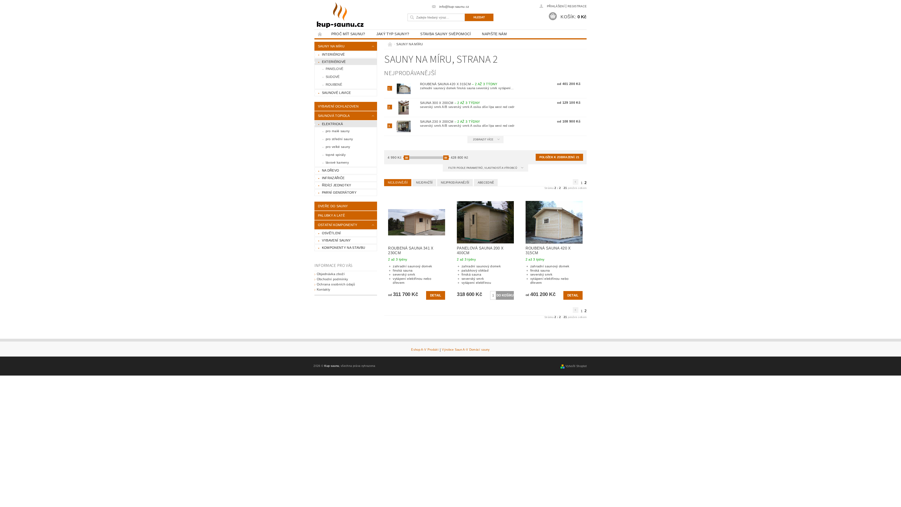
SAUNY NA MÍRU (331, 46)
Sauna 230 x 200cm (450, 121)
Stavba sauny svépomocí (445, 34)
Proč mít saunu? (348, 34)
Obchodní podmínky (332, 279)
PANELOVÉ (335, 69)
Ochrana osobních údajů (336, 284)
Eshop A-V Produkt (424, 349)
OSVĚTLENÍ (331, 233)
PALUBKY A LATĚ (331, 215)
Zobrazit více (483, 139)
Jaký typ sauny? (392, 34)
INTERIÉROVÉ (333, 54)
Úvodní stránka (320, 34)
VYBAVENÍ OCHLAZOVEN (338, 106)
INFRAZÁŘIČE (333, 178)
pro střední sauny (339, 139)
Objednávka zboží (331, 274)
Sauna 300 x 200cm (450, 103)
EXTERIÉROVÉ (334, 62)
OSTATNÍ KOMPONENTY (337, 225)
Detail (435, 295)
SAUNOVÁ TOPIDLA (334, 116)
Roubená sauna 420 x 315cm (458, 84)
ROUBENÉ (334, 84)
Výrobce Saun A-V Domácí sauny (466, 349)
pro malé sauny (338, 131)
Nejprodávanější (455, 182)
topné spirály (336, 155)
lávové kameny (337, 162)
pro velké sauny (338, 147)
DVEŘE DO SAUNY (333, 206)
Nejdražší (424, 182)
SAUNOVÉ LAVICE (336, 93)
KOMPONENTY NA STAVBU (343, 248)
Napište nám (494, 34)
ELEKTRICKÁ (332, 124)
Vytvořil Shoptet (576, 366)
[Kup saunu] (340, 15)
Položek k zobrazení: (559, 157)
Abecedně (486, 182)
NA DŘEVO (330, 170)
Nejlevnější (398, 182)
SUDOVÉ (333, 77)
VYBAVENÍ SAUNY (336, 240)
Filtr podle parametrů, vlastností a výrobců (483, 167)
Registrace (577, 6)
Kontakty (323, 289)
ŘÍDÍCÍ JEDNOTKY (336, 185)
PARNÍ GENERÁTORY (339, 192)
